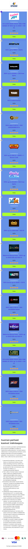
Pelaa (14, 36)
